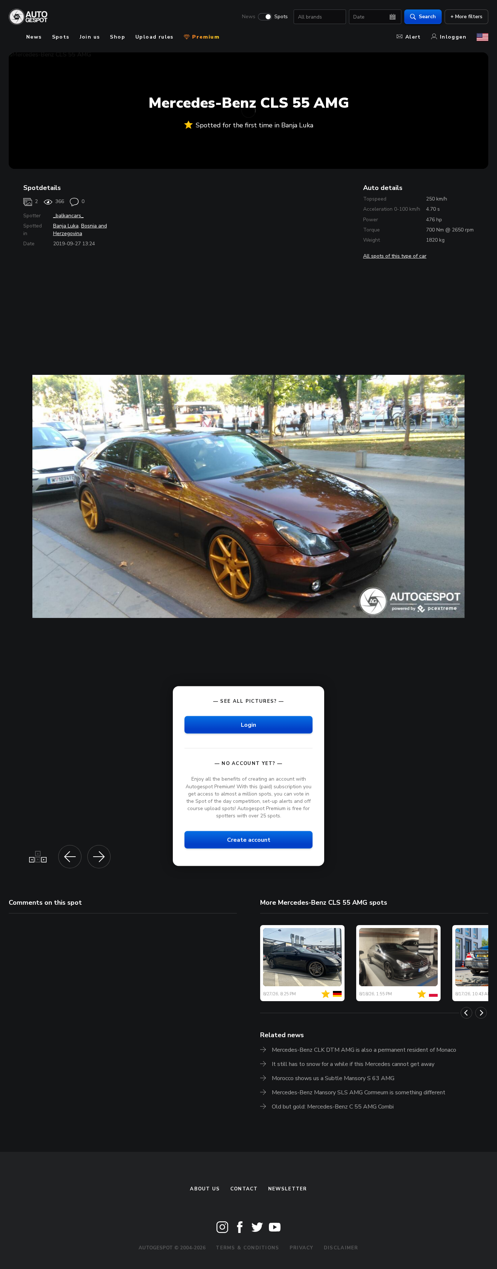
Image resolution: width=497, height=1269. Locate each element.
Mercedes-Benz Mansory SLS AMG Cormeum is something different (358, 1092)
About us (205, 1189)
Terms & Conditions (247, 1248)
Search (427, 16)
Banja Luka (66, 225)
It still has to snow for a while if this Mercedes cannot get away (353, 1064)
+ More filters (466, 16)
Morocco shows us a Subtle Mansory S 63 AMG (333, 1078)
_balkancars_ (68, 215)
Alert (413, 36)
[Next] (481, 1013)
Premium (204, 36)
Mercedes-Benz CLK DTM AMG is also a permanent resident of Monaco (364, 1050)
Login (248, 725)
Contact (244, 1189)
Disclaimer (341, 1248)
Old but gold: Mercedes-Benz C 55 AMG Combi (333, 1107)
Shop (117, 36)
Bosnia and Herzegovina (80, 229)
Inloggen (453, 36)
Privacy (302, 1248)
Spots (281, 16)
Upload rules (154, 36)
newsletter (287, 1189)
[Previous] (466, 1013)
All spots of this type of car (394, 256)
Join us (90, 36)
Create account (248, 840)
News (248, 16)
